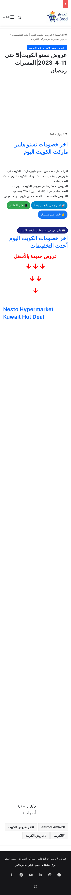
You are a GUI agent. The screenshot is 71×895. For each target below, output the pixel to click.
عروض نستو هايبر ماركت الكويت (49, 38)
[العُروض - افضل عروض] (57, 17)
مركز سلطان (49, 864)
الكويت (58, 836)
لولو (31, 864)
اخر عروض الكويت (20, 827)
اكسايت (22, 858)
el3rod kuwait (52, 827)
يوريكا (32, 858)
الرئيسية (59, 34)
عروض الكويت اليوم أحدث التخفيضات (31, 34)
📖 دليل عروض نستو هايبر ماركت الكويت (42, 230)
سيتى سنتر (10, 858)
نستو (37, 864)
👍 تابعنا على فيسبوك (53, 214)
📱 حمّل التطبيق (18, 205)
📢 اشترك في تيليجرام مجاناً (49, 205)
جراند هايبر (43, 858)
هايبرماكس (21, 864)
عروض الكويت (34, 836)
